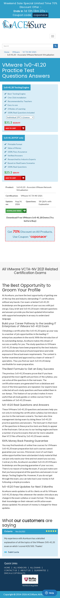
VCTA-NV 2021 (29, 52)
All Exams (35, 567)
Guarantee (40, 570)
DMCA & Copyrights (14, 573)
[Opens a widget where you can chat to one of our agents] (49, 593)
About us (26, 570)
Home (6, 52)
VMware (16, 52)
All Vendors (20, 567)
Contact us (10, 570)
